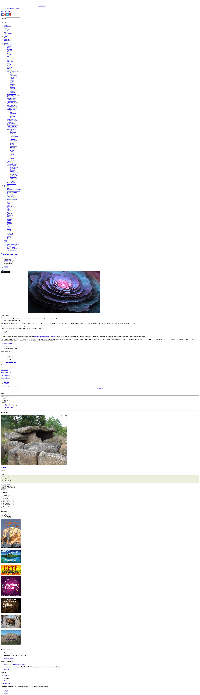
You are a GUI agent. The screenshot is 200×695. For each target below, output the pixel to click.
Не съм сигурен (9, 479)
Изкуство (6, 38)
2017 (6, 514)
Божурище (13, 132)
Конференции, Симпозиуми (14, 246)
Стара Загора (10, 233)
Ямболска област (11, 184)
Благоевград (13, 75)
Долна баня (13, 137)
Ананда (3, 320)
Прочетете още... (8, 658)
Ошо (8, 57)
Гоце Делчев (13, 77)
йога (5, 332)
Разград (9, 224)
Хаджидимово (14, 89)
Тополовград (13, 178)
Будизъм (9, 46)
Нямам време (8, 482)
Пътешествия (7, 26)
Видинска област (11, 96)
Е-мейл (6, 267)
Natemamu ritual (8, 652)
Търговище (10, 234)
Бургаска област (11, 92)
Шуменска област (11, 182)
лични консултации (39, 336)
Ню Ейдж (9, 65)
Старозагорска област (12, 163)
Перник (12, 115)
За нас (5, 688)
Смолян (9, 230)
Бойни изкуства (8, 33)
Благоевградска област (13, 71)
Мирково (12, 150)
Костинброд (13, 148)
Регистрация (4, 11)
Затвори (3, 489)
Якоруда (12, 91)
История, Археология (12, 248)
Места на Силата (8, 70)
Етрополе (12, 141)
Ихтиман (12, 144)
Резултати (9, 484)
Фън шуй (6, 39)
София (8, 231)
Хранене (9, 30)
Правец (12, 153)
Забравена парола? (10, 407)
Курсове (6, 23)
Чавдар (12, 158)
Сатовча (12, 85)
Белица (12, 74)
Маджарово (13, 171)
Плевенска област (11, 119)
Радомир (12, 116)
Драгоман (12, 139)
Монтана (9, 217)
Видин (8, 208)
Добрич (9, 212)
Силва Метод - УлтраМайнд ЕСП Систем (15, 664)
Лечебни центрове (12, 199)
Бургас (8, 203)
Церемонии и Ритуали (13, 244)
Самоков (12, 154)
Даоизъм (9, 47)
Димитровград (14, 167)
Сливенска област (11, 126)
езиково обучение (50, 336)
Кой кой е (6, 188)
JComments (100, 388)
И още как (8, 480)
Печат (6, 266)
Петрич (12, 81)
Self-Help (9, 67)
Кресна (12, 80)
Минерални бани (14, 172)
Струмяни (12, 88)
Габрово (9, 210)
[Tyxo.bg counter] (5, 683)
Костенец (12, 147)
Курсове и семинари (6, 375)
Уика (8, 63)
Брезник (12, 110)
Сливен (9, 229)
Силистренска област (12, 125)
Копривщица (13, 146)
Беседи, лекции (11, 247)
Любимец (12, 170)
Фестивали (10, 243)
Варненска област (11, 94)
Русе (8, 226)
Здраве (5, 28)
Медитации (7, 25)
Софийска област (11, 129)
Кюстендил (10, 215)
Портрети (6, 186)
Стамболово (13, 177)
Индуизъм (9, 49)
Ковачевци (13, 113)
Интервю (6, 185)
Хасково (12, 181)
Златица (12, 143)
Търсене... (3, 18)
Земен (11, 112)
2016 (6, 515)
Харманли (12, 179)
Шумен (9, 237)
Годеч (11, 134)
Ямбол (8, 238)
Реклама (6, 690)
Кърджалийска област (13, 102)
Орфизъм (9, 60)
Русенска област (11, 123)
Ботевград (12, 133)
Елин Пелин (13, 140)
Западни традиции (9, 58)
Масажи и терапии (6, 372)
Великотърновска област (13, 95)
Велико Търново (11, 206)
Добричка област (11, 101)
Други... (9, 53)
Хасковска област (11, 165)
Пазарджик (10, 219)
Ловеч (8, 216)
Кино (5, 36)
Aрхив (5, 240)
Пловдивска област (12, 120)
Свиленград (13, 174)
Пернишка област (11, 109)
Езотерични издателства (13, 191)
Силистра (9, 227)
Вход (9, 11)
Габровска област (11, 99)
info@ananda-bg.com (11, 362)
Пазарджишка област (12, 108)
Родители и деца (11, 250)
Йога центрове (11, 193)
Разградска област (11, 122)
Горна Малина (14, 136)
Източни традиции (9, 44)
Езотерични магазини (13, 198)
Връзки (6, 693)
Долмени (3, 467)
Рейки (8, 29)
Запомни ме (6, 400)
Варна (8, 205)
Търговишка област (12, 164)
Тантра (9, 54)
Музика (6, 35)
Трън (11, 118)
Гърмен (12, 78)
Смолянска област (12, 127)
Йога (5, 32)
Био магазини (10, 196)
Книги (5, 22)
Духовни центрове (12, 192)
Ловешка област (11, 105)
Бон (8, 56)
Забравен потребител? (11, 406)
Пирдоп (12, 151)
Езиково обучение (5, 378)
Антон (12, 130)
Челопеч (12, 160)
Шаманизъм (10, 51)
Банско (12, 73)
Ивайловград (13, 168)
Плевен (9, 222)
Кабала (9, 64)
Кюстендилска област (13, 103)
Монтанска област (12, 106)
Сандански (13, 84)
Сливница (12, 157)
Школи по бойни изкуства (14, 189)
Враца (8, 209)
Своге (11, 156)
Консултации (4, 370)
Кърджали (9, 213)
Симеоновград (14, 175)
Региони (6, 201)
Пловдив (9, 223)
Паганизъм (10, 61)
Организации (7, 40)
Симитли (12, 87)
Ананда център (9, 253)
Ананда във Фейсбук (6, 343)
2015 (6, 517)
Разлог (12, 82)
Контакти (6, 691)
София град (10, 161)
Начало (6, 43)
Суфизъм (9, 50)
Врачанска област (11, 98)
